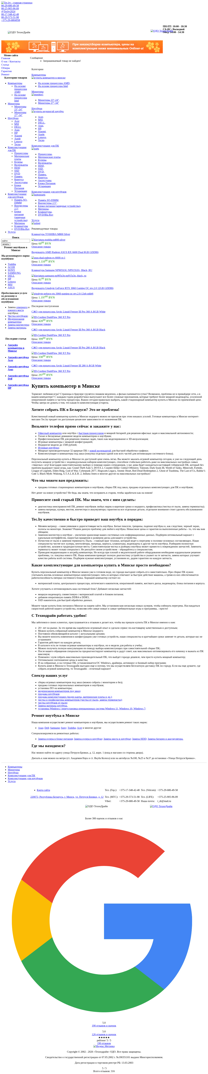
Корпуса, (43, 177)
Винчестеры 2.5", (47, 203)
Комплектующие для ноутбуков (17, 195)
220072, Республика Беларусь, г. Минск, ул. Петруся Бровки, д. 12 (67, 796)
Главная (5, 58)
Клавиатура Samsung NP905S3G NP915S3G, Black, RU (62, 270)
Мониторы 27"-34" (20, 114)
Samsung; (55, 727)
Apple (17, 138)
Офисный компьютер (50, 433)
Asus (17, 129)
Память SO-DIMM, (48, 200)
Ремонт (5, 74)
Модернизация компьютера (16, 320)
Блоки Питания (19, 187)
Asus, (41, 125)
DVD (17, 173)
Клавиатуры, (45, 211)
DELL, (42, 122)
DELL (17, 127)
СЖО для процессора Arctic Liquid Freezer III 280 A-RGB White (66, 365)
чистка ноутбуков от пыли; (53, 702)
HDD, (41, 165)
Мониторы (14, 103)
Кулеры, (42, 160)
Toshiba (12, 264)
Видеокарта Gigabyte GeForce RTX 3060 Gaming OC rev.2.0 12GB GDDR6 (72, 288)
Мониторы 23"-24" (20, 108)
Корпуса (19, 179)
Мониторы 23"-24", (49, 100)
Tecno (17, 144)
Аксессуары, (45, 180)
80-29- (10, 5)
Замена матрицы (17, 327)
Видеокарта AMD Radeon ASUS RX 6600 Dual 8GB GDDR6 (65, 252)
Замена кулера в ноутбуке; (88, 738)
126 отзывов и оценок (104, 1034)
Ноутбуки (13, 118)
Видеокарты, (45, 163)
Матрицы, (43, 209)
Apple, (41, 134)
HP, (40, 128)
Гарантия (6, 71)
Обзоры (5, 68)
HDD (17, 167)
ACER (11, 267)
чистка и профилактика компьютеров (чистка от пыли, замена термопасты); (80, 699)
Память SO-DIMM (20, 201)
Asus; (41, 727)
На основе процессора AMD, (54, 83)
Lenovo (18, 141)
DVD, (41, 171)
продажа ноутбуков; (49, 694)
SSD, (41, 168)
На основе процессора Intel (20, 97)
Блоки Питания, (47, 183)
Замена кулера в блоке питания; (55, 738)
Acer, (41, 117)
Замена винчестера (18, 324)
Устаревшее (20, 191)
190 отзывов (104, 1043)
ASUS (11, 287)
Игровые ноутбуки (48, 447)
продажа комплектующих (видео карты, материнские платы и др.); (75, 697)
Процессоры (21, 153)
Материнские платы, (49, 157)
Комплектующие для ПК (21, 775)
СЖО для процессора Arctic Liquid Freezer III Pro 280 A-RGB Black (68, 347)
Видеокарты (21, 164)
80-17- (10, 14)
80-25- (10, 8)
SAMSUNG (14, 273)
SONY (11, 270)
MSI (16, 124)
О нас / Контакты (10, 61)
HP (16, 132)
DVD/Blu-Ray (22, 229)
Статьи (5, 64)
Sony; (64, 727)
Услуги (12, 232)
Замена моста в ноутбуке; (117, 738)
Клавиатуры (21, 226)
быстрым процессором (91, 433)
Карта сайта (43, 790)
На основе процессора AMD (20, 89)
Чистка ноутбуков (17, 316)
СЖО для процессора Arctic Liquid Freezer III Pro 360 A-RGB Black (68, 329)
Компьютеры (15, 83)
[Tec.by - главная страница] (16, 2)
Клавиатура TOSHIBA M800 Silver (51, 234)
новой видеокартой (100, 450)
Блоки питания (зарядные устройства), (59, 206)
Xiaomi (18, 135)
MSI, (40, 119)
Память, (42, 174)
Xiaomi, (42, 131)
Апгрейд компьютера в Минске (16, 348)
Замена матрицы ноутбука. (53, 705)
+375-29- (10, 20)
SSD (16, 170)
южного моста (16, 310)
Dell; (47, 727)
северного (21, 307)
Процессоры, (45, 154)
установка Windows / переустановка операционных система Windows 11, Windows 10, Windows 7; (92, 708)
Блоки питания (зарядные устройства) (20, 216)
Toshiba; (72, 727)
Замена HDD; (139, 738)
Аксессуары (21, 182)
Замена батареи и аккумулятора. (165, 738)
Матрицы (19, 223)
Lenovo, (42, 137)
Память (18, 176)
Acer (16, 121)
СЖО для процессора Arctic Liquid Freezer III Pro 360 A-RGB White (68, 311)
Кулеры (18, 162)
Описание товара (41, 246)
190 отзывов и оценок (104, 1025)
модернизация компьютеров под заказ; (59, 691)
